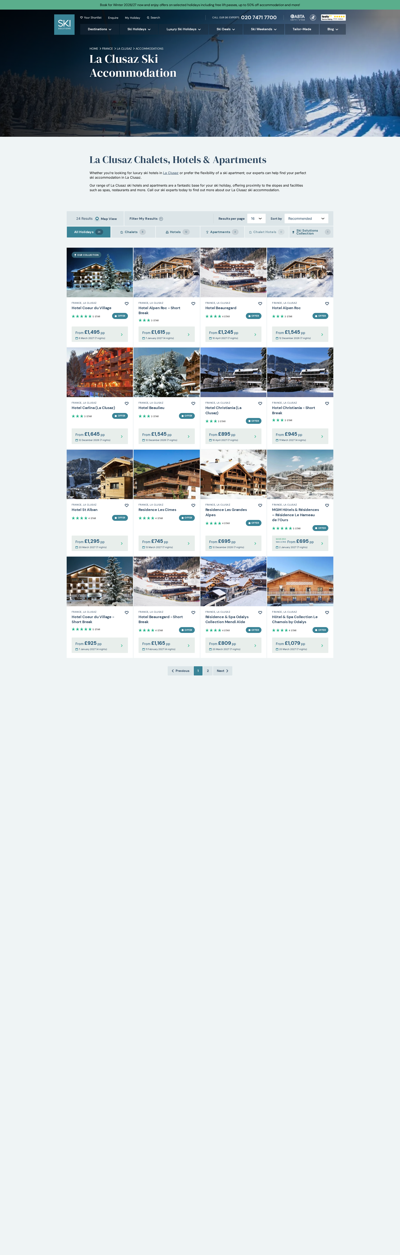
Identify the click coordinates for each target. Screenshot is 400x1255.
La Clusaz (171, 173)
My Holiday (132, 18)
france (107, 48)
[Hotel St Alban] (100, 503)
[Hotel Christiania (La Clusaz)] (233, 398)
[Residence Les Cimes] (167, 503)
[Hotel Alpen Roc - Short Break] (167, 297)
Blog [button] (331, 29)
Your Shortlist (92, 17)
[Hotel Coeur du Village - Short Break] (100, 607)
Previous (182, 671)
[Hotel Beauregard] (233, 297)
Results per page (232, 219)
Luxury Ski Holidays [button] (181, 29)
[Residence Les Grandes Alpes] (233, 503)
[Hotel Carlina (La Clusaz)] (100, 398)
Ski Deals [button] (224, 29)
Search (155, 17)
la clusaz (124, 48)
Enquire (113, 18)
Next (220, 671)
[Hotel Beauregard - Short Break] (167, 607)
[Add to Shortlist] (126, 303)
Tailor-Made (302, 29)
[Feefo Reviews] (333, 17)
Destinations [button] (97, 29)
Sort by (276, 219)
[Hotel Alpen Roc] (300, 297)
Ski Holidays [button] (137, 29)
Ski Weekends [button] (261, 29)
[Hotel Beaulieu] (167, 398)
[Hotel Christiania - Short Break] (300, 398)
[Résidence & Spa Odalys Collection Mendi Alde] (233, 607)
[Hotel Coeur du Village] (100, 297)
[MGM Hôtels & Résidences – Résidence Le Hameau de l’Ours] (300, 503)
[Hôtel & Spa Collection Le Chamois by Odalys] (300, 607)
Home (94, 48)
